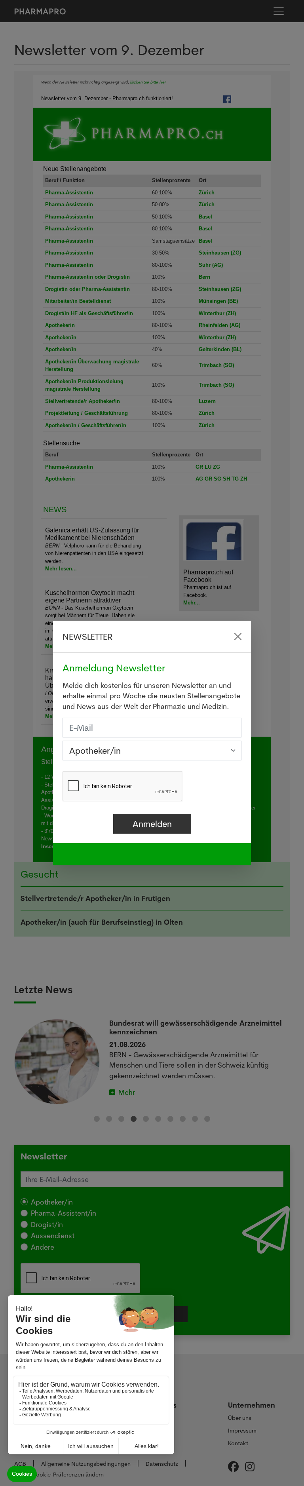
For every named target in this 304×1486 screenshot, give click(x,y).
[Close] (238, 636)
